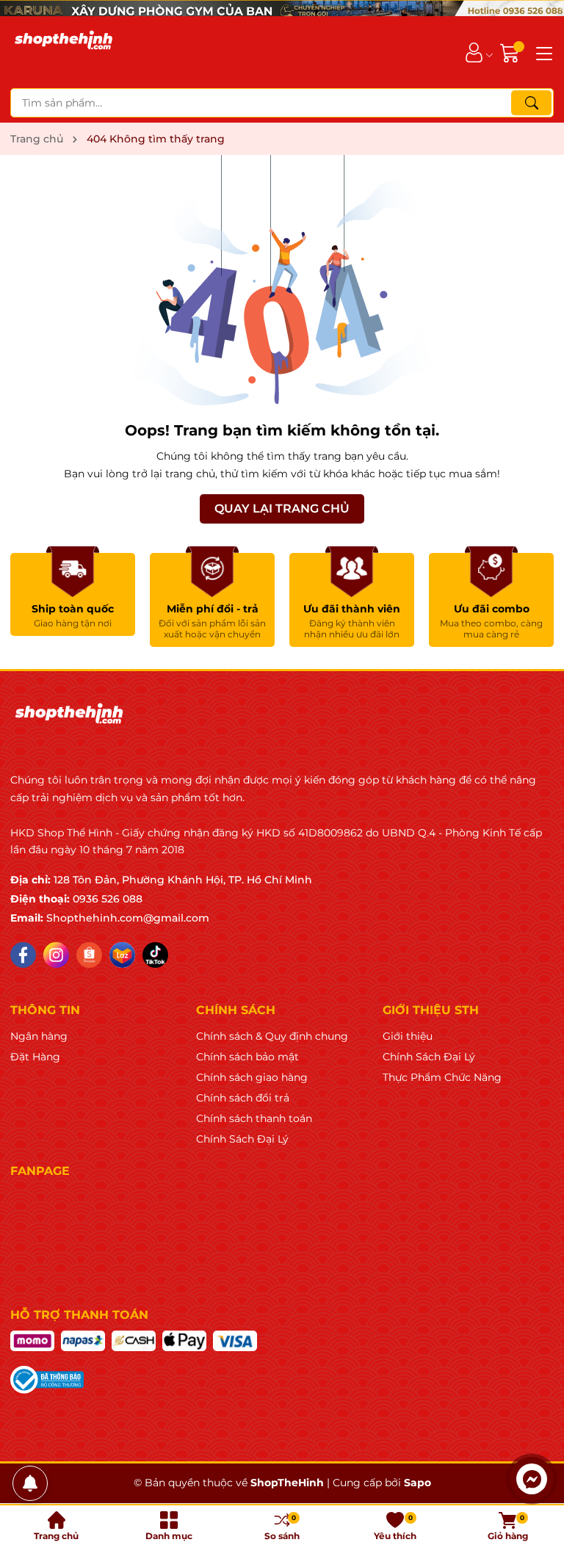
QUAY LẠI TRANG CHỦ (282, 508)
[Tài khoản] (474, 52)
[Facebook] (23, 955)
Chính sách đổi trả (242, 1097)
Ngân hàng (39, 1036)
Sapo (417, 1482)
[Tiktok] (155, 955)
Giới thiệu (408, 1036)
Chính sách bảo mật (247, 1056)
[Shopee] (89, 955)
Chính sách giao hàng (252, 1077)
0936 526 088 (107, 898)
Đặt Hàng (35, 1056)
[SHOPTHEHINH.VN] (63, 52)
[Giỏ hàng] (511, 52)
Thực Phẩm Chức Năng (442, 1077)
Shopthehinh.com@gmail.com (127, 918)
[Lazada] (122, 955)
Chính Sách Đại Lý (242, 1139)
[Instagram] (56, 955)
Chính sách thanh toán (254, 1118)
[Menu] (542, 52)
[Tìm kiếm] (531, 102)
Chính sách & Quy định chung (272, 1036)
